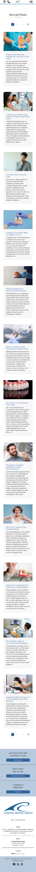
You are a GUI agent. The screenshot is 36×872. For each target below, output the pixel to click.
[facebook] (14, 865)
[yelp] (18, 865)
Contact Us (18, 792)
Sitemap (21, 860)
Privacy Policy (16, 860)
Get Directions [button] (18, 760)
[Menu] (31, 2)
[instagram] (22, 865)
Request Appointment (18, 776)
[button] (4, 1)
